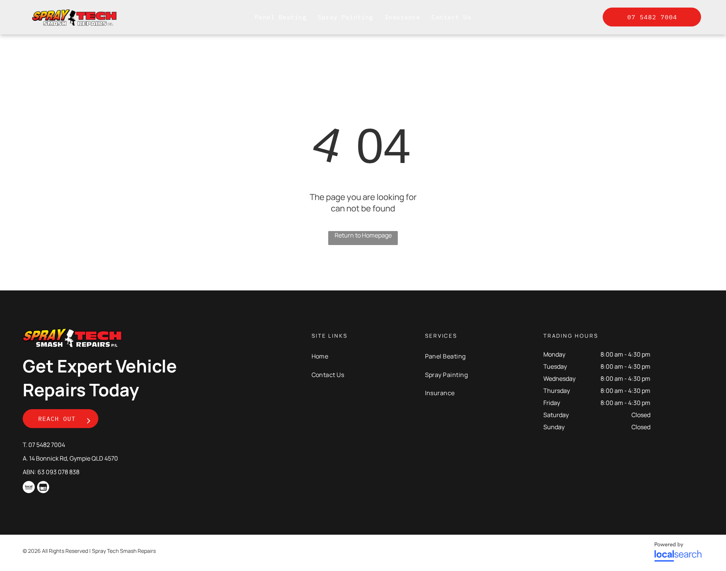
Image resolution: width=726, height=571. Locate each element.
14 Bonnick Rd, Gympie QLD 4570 (73, 458)
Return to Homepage (363, 235)
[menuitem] (280, 17)
